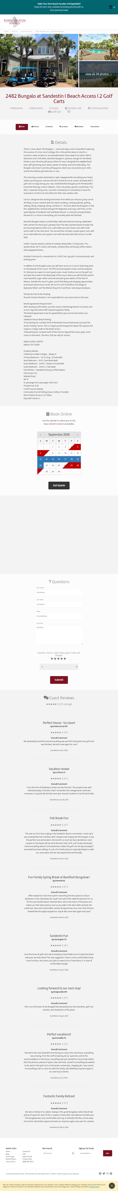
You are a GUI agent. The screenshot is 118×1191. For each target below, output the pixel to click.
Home (6, 31)
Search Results (26, 31)
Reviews (80, 126)
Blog (7, 1154)
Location (64, 126)
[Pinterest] (111, 1173)
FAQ (24, 1154)
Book (22, 126)
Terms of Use (10, 1162)
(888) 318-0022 (28, 1162)
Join (107, 1153)
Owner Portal (27, 1156)
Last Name (40, 600)
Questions (95, 126)
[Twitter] (104, 1173)
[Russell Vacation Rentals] (15, 27)
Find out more (94, 1187)
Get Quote (59, 485)
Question (40, 623)
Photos (36, 126)
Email (38, 611)
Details (50, 126)
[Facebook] (100, 1173)
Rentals (15, 31)
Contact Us (26, 1151)
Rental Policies (11, 1159)
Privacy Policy (27, 1159)
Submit (59, 680)
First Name (40, 588)
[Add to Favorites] (69, 111)
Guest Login (10, 1156)
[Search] (73, 1153)
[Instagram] (107, 1173)
